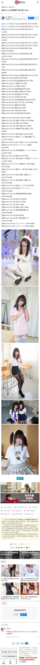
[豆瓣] (27, 547)
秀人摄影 (4, 652)
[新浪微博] (16, 547)
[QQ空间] (24, 547)
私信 (36, 18)
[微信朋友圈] (22, 547)
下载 (21, 478)
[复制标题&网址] (29, 547)
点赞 (14, 544)
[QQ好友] (19, 547)
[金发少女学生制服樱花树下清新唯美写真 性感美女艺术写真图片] (29, 570)
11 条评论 (17, 13)
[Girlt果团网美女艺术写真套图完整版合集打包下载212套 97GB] (10, 588)
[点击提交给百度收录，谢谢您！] (1, 13)
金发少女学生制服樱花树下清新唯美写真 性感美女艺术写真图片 (29, 580)
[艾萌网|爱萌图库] (20, 3)
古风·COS (11, 7)
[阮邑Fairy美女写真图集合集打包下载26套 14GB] (29, 588)
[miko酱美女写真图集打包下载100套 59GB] (10, 570)
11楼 (7, 637)
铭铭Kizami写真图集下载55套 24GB (15, 10)
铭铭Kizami (5, 7)
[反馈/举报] (29, 544)
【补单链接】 (23, 661)
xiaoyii (8, 628)
